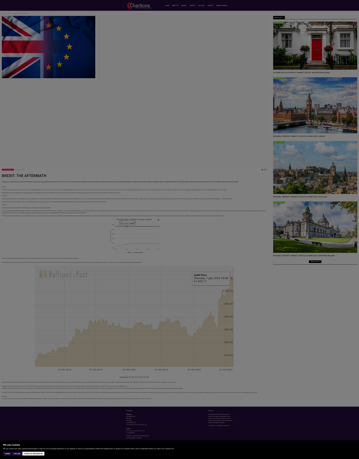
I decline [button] (17, 453)
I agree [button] (7, 453)
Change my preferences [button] (33, 453)
